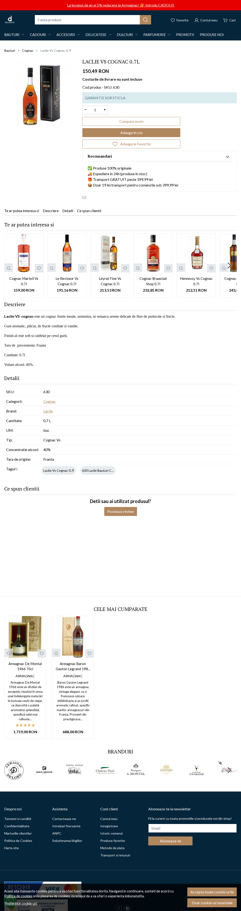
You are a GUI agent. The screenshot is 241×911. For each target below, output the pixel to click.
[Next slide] (229, 265)
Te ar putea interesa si (21, 210)
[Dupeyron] (166, 779)
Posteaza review (120, 511)
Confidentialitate (16, 826)
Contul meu (108, 819)
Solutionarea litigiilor (67, 841)
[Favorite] (179, 19)
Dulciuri (125, 34)
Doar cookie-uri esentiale (212, 902)
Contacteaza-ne (64, 819)
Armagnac (25, 676)
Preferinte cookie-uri (20, 903)
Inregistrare (109, 826)
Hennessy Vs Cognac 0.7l (196, 281)
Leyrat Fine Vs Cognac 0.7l (110, 281)
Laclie (48, 411)
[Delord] (14, 779)
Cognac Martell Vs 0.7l (23, 281)
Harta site (11, 848)
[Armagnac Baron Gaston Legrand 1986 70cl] (72, 637)
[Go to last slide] (12, 770)
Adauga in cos (131, 132)
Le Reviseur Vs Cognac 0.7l (67, 281)
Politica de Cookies (18, 841)
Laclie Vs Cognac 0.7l (58, 470)
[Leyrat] (74, 779)
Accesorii (65, 34)
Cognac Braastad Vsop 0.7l (153, 281)
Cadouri (38, 34)
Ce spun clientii (89, 210)
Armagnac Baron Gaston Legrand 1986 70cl (73, 666)
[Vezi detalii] (9, 267)
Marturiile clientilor (18, 833)
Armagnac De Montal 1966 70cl (25, 666)
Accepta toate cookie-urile (212, 892)
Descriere (51, 210)
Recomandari (100, 156)
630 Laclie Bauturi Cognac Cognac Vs (109, 470)
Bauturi (12, 34)
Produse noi (212, 34)
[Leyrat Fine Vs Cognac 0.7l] (110, 253)
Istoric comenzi (111, 833)
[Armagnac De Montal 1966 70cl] (25, 637)
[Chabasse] (196, 779)
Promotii (185, 34)
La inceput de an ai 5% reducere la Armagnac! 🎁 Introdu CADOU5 (120, 5)
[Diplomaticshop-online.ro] (9, 19)
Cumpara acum (131, 121)
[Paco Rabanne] (44, 779)
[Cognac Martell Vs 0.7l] (23, 253)
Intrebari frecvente (66, 826)
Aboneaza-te (170, 841)
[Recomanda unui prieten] (85, 197)
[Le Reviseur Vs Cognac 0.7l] (67, 253)
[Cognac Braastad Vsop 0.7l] (153, 253)
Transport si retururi (115, 855)
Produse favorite (112, 841)
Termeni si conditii (17, 819)
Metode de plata (112, 848)
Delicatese (95, 34)
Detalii (67, 210)
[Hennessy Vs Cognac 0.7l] (196, 253)
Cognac (27, 50)
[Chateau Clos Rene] (227, 779)
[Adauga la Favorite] (39, 268)
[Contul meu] (205, 19)
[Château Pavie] (105, 779)
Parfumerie (154, 34)
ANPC (56, 833)
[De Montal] (135, 779)
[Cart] (229, 19)
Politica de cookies (18, 896)
